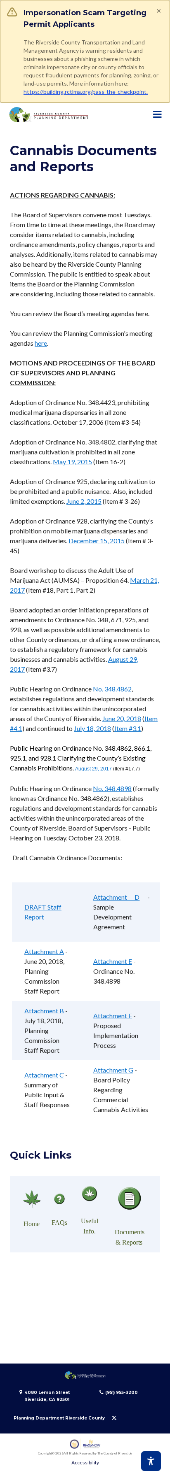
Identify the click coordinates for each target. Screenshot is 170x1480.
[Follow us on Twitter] (114, 1418)
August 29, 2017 (93, 769)
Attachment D (116, 897)
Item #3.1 (127, 728)
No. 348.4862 (112, 689)
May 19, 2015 (72, 461)
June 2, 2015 (84, 501)
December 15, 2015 (96, 541)
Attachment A (44, 951)
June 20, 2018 (121, 718)
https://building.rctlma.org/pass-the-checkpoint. (86, 91)
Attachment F (112, 1015)
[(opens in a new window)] (85, 1444)
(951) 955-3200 (121, 1392)
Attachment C (44, 1075)
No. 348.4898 (112, 788)
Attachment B (44, 1011)
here (41, 343)
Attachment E (112, 961)
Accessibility (85, 1462)
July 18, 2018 (92, 728)
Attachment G (113, 1070)
